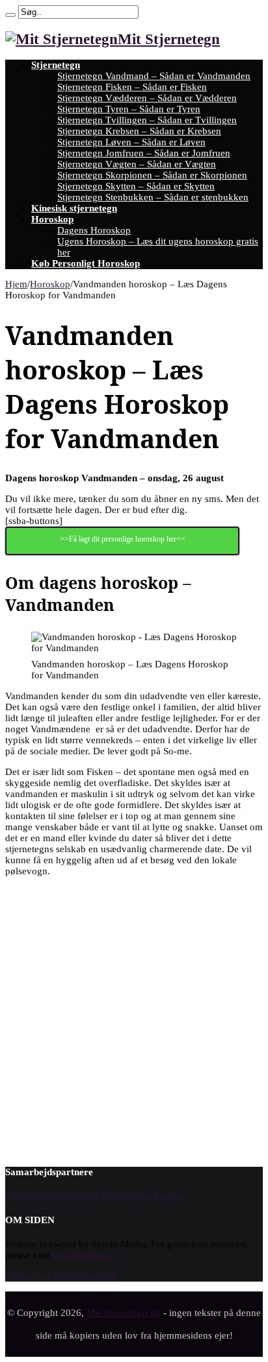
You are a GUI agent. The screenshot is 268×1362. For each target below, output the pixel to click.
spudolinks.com (85, 1255)
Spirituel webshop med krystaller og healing (94, 1196)
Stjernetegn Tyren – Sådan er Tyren (128, 109)
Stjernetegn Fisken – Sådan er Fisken (132, 87)
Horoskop (52, 219)
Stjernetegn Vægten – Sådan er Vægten (136, 164)
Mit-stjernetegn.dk (124, 1313)
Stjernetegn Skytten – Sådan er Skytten (136, 186)
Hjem (16, 284)
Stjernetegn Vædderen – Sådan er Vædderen (147, 98)
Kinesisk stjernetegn (74, 208)
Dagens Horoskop (94, 230)
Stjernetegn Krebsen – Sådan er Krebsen (139, 131)
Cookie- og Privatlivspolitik (61, 1276)
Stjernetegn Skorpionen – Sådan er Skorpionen (152, 175)
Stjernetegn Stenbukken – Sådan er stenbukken (152, 197)
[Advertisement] (134, 1020)
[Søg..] (10, 15)
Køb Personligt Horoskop (85, 263)
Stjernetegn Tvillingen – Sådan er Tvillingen (147, 120)
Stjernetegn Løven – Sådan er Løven (131, 142)
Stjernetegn (55, 65)
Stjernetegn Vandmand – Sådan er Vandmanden (153, 76)
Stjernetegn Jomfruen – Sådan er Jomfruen (143, 153)
